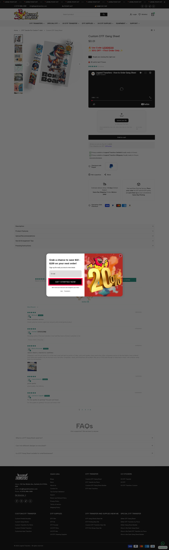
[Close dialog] (120, 256)
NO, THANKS (65, 291)
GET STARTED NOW (65, 282)
